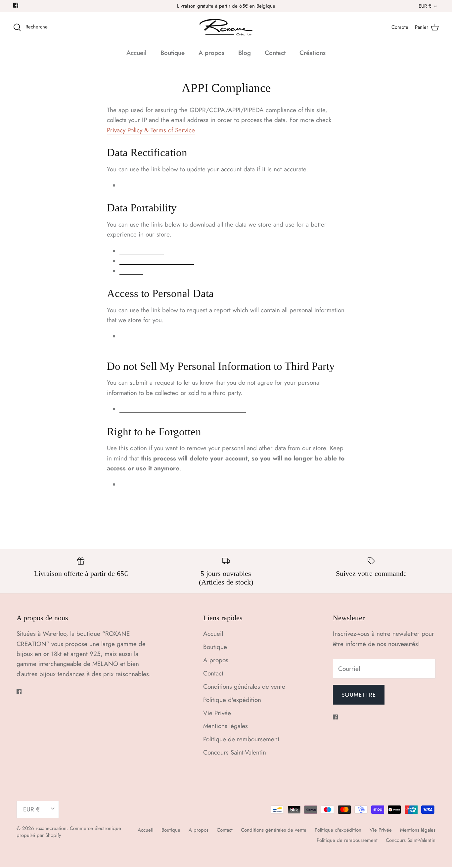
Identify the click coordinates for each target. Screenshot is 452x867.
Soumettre (358, 695)
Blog (244, 52)
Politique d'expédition (232, 699)
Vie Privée (217, 713)
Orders (131, 272)
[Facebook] (15, 5)
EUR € (425, 6)
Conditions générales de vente (244, 686)
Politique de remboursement (241, 739)
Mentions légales (225, 725)
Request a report (147, 337)
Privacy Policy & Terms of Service (151, 130)
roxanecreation (51, 828)
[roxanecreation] (226, 27)
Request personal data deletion (172, 485)
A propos (211, 52)
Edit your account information (172, 186)
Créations (312, 52)
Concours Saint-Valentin (234, 752)
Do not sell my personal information (182, 410)
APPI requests (141, 251)
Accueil (136, 52)
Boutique (172, 52)
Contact (275, 52)
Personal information (156, 262)
